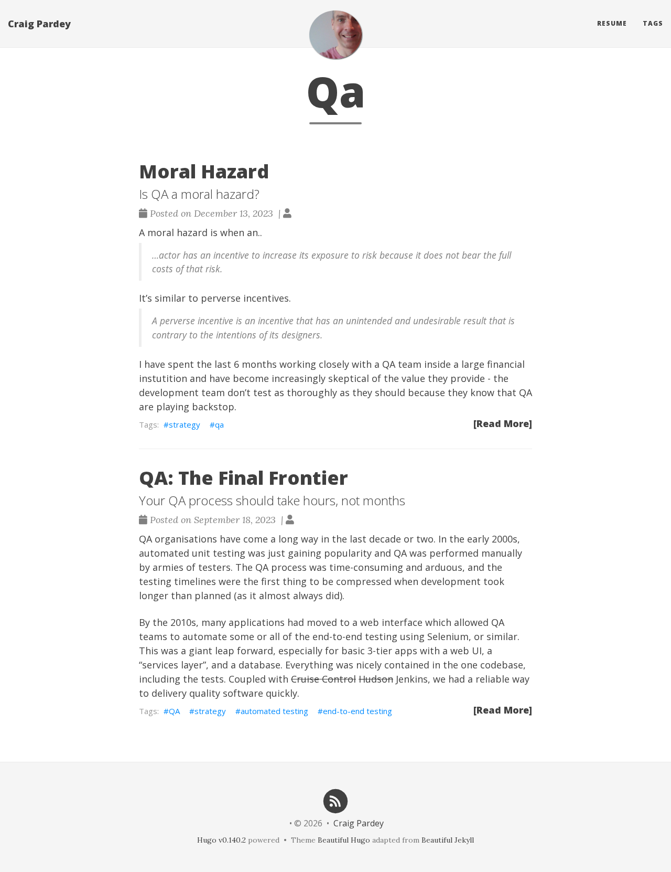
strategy (184, 424)
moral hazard (177, 232)
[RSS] (335, 800)
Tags (653, 23)
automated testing (274, 711)
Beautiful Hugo (344, 840)
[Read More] (502, 423)
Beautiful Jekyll (447, 840)
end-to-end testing (357, 711)
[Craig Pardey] (335, 34)
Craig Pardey (39, 23)
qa (219, 424)
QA (174, 711)
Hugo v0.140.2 (221, 840)
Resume (612, 23)
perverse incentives (245, 298)
